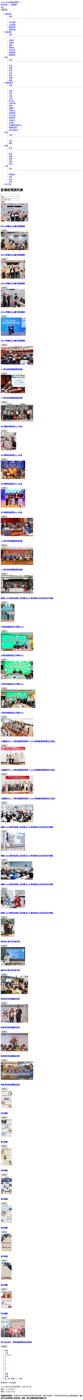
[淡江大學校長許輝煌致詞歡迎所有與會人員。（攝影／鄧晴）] (14, 1050)
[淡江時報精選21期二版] (6, 1279)
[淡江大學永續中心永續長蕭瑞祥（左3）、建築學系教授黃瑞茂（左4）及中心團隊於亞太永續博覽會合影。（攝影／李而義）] (14, 221)
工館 (10, 98)
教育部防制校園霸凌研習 (10, 999)
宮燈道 (11, 40)
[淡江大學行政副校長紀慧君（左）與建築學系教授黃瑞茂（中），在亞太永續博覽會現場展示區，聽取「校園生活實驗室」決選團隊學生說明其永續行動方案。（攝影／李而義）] (13, 307)
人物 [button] (6, 166)
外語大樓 (12, 103)
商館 (10, 91)
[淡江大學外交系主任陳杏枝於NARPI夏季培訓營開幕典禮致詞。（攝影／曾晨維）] (17, 822)
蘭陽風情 (12, 55)
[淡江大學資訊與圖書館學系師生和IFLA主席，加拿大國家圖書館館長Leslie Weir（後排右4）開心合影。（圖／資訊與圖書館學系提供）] (13, 478)
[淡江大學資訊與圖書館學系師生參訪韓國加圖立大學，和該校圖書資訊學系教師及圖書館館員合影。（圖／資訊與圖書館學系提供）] (17, 421)
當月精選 (4, 1113)
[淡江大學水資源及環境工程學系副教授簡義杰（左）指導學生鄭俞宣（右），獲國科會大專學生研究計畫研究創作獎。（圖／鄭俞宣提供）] (7, 936)
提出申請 (5, 4)
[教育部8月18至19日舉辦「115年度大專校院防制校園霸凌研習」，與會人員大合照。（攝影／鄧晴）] (17, 1079)
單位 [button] (6, 132)
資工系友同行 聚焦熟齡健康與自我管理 (16, 1342)
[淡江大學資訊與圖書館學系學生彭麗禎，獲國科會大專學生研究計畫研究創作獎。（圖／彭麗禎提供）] (13, 965)
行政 (10, 141)
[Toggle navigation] (20, 2)
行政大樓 (12, 115)
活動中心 (12, 110)
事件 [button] (6, 57)
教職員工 (12, 174)
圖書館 (11, 108)
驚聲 (10, 105)
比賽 (10, 66)
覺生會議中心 (14, 130)
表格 (10, 161)
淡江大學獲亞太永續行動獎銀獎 (13, 226)
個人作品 (8, 184)
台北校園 (12, 25)
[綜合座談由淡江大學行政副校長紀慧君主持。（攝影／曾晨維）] (13, 392)
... (5, 1371)
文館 (10, 93)
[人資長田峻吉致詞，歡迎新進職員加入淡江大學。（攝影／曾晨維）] (17, 364)
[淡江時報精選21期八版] (6, 1108)
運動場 (11, 47)
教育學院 (12, 118)
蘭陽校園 (12, 27)
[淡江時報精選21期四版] (6, 1222)
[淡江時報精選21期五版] (6, 1194)
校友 (10, 179)
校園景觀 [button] (8, 32)
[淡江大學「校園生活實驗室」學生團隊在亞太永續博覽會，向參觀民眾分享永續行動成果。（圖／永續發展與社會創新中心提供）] (15, 249)
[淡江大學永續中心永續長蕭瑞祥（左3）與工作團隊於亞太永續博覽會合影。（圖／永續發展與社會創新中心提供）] (13, 278)
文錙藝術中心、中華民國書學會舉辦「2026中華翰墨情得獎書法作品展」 (28, 741)
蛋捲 (10, 45)
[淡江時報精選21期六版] (6, 1165)
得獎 (10, 75)
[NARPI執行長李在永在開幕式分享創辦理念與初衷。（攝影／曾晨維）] (13, 850)
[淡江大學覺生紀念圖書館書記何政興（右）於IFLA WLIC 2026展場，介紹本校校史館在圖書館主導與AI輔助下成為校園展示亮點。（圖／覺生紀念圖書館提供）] (8, 450)
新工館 (11, 101)
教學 (10, 143)
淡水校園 (12, 22)
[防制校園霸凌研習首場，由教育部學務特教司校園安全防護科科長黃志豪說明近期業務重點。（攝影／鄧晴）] (14, 993)
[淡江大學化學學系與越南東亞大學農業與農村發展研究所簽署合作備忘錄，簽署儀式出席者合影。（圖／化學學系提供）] (18, 707)
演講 (10, 78)
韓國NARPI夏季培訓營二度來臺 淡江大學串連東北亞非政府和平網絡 (27, 598)
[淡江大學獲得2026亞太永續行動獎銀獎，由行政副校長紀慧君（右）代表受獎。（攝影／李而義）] (13, 335)
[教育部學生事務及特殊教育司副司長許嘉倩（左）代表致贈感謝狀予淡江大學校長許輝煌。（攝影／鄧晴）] (14, 1022)
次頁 (6, 1374)
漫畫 (10, 156)
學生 (10, 177)
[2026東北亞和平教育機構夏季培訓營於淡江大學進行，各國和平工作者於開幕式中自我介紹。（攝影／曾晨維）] (17, 879)
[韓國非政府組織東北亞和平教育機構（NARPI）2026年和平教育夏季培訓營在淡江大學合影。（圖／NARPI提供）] (17, 593)
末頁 (6, 1376)
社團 (10, 68)
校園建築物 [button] (9, 83)
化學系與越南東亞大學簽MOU (12, 627)
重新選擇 (14, 4)
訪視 (10, 70)
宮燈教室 (12, 113)
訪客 (10, 182)
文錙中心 (12, 120)
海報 (10, 159)
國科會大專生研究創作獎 (10, 942)
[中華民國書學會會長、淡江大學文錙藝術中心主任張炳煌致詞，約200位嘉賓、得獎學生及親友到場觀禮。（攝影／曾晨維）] (17, 736)
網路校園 (12, 29)
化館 (10, 96)
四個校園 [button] (8, 14)
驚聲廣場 (12, 52)
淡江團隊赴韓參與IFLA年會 (11, 427)
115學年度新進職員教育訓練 (11, 369)
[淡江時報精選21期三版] (6, 1251)
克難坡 (11, 43)
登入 (2, 7)
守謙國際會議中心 (15, 125)
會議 (10, 80)
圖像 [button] (6, 145)
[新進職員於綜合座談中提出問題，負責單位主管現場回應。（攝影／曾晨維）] (17, 535)
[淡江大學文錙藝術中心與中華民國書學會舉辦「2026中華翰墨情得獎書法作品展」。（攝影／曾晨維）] (17, 793)
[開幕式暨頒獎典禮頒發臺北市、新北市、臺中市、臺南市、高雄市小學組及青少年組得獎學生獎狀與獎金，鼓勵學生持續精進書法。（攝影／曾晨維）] (13, 764)
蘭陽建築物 (13, 127)
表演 (10, 154)
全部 (10, 16)
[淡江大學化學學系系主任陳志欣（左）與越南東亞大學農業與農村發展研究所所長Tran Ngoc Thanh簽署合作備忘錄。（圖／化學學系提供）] (17, 650)
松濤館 (11, 123)
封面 (10, 164)
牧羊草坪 (12, 50)
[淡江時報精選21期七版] (6, 1136)
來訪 (10, 73)
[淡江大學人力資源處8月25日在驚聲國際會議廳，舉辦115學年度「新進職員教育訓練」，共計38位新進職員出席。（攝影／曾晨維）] (17, 564)
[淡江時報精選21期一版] (6, 1308)
